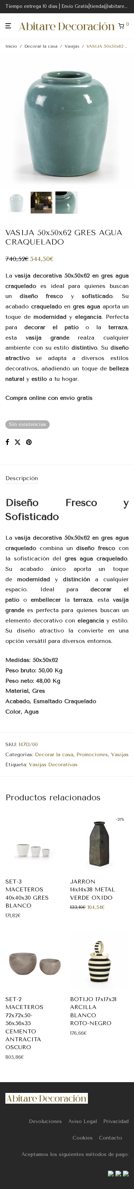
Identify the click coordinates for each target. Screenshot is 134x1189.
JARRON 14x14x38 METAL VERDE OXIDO (92, 889)
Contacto (110, 1138)
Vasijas (72, 46)
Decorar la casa (41, 46)
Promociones (92, 755)
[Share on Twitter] (17, 442)
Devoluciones (45, 1121)
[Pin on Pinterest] (29, 442)
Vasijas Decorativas (53, 765)
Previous (7, 122)
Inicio (11, 46)
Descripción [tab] (21, 478)
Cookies (83, 1138)
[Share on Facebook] (7, 442)
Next (127, 122)
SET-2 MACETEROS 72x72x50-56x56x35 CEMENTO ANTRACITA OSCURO (24, 1023)
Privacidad (116, 1121)
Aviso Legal (82, 1121)
